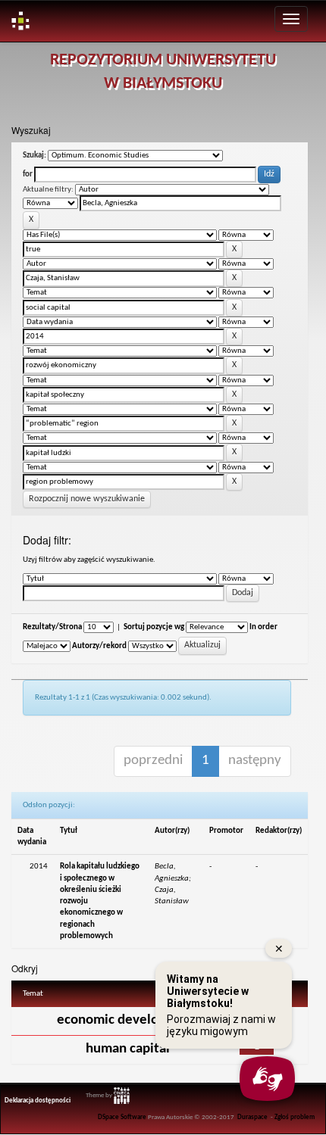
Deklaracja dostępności (38, 1101)
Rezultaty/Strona (52, 627)
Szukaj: (34, 155)
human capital (128, 1049)
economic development (127, 1020)
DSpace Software (122, 1118)
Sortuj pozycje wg (154, 627)
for (28, 174)
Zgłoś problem (294, 1118)
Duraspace (252, 1118)
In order (263, 627)
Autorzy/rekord (99, 646)
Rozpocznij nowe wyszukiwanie (87, 499)
